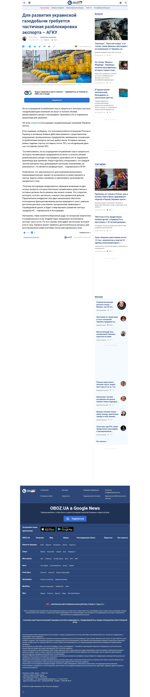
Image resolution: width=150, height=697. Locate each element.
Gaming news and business (48, 37)
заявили (35, 123)
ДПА (66, 558)
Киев (42, 545)
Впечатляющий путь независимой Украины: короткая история (106, 334)
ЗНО (71, 558)
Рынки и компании (46, 579)
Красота (57, 593)
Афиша (42, 593)
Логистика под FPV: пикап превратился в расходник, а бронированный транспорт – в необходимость (107, 429)
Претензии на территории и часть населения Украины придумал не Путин (107, 319)
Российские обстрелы (102, 8)
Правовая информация (91, 490)
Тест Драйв (44, 565)
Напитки (51, 572)
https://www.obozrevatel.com (95, 634)
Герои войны (44, 8)
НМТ (76, 558)
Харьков (48, 545)
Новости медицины (47, 586)
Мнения (99, 297)
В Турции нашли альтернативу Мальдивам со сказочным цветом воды (104, 93)
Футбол (42, 552)
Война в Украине (58, 8)
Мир (51, 538)
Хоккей (58, 552)
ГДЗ (41, 558)
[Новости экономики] (68, 238)
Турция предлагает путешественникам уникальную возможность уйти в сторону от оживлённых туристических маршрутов (106, 105)
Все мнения (101, 441)
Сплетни (50, 593)
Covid (67, 586)
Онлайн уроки (58, 558)
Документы (66, 496)
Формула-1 (71, 552)
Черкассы (72, 545)
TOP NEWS (100, 164)
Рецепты (43, 572)
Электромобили (55, 565)
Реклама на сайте (46, 496)
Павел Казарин (101, 340)
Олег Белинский (101, 310)
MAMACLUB (59, 586)
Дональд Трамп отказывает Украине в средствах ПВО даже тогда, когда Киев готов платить (111, 205)
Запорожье (57, 545)
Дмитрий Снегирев (102, 405)
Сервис (71, 565)
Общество (108, 538)
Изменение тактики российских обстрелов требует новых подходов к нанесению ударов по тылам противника (107, 399)
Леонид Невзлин (101, 420)
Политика (40, 538)
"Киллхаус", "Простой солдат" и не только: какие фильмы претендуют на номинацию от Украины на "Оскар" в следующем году (111, 46)
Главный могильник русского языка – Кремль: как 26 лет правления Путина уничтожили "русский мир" (105, 304)
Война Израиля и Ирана (74, 8)
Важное (99, 14)
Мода (64, 593)
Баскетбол (50, 552)
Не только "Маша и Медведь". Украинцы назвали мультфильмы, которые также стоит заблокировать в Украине (106, 66)
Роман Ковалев (101, 435)
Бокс (64, 552)
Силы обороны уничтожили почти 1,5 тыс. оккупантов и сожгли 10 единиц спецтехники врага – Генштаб (110, 240)
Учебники (48, 558)
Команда (65, 490)
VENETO (89, 8)
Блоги (92, 538)
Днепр (65, 545)
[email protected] (47, 681)
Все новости (123, 538)
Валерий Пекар (101, 325)
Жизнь (66, 538)
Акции (65, 565)
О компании (44, 490)
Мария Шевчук (33, 37)
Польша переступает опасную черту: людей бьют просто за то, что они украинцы (105, 384)
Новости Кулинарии (63, 572)
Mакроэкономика (61, 579)
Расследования (83, 538)
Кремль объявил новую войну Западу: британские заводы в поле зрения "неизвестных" (107, 414)
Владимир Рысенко (102, 390)
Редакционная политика (31, 237)
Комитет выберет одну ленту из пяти (108, 52)
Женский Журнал (74, 593)
